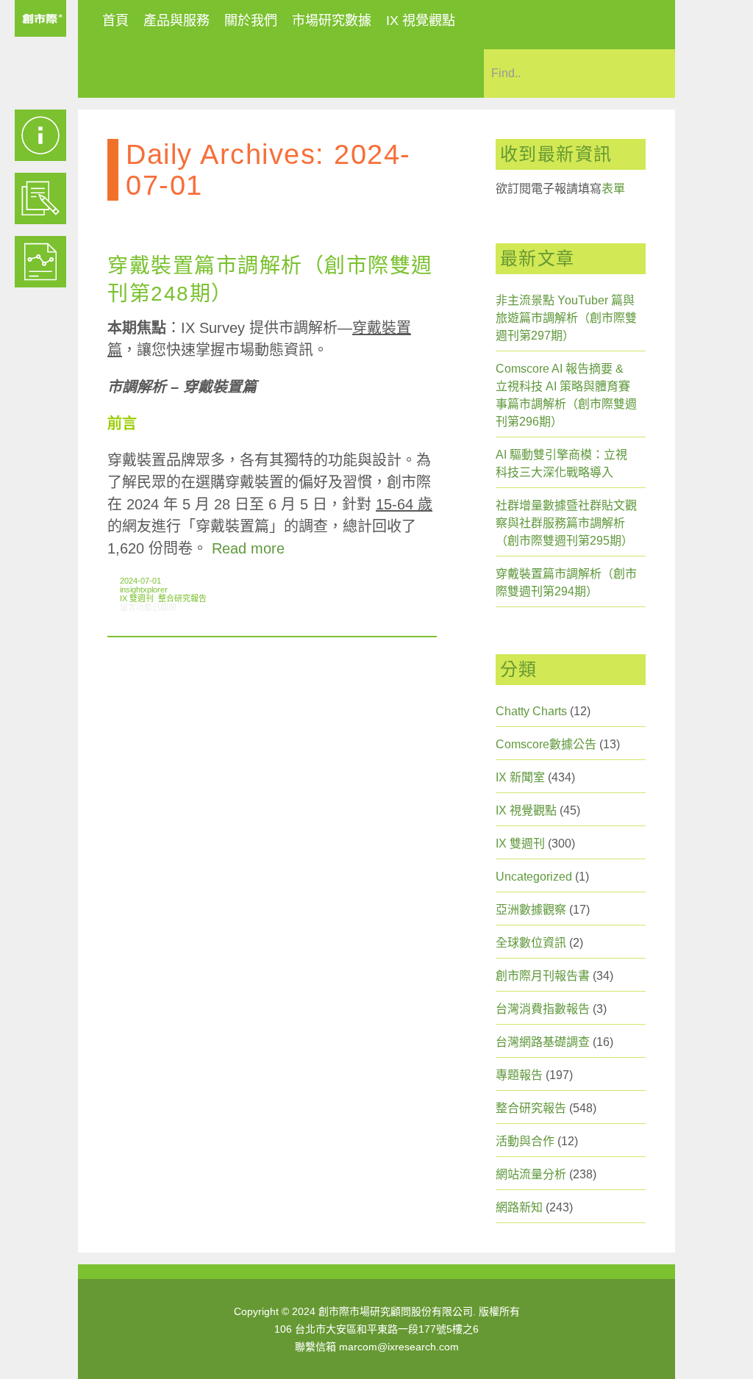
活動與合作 (525, 1141)
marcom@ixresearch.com (399, 1347)
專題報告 (519, 1075)
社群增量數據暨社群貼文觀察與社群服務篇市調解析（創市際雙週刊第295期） (566, 523)
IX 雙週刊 (137, 598)
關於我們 (250, 20)
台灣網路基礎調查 (543, 1042)
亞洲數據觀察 (531, 909)
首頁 (115, 20)
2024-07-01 (140, 580)
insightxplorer (144, 589)
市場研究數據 (331, 20)
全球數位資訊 (531, 942)
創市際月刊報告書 (543, 976)
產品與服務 (176, 20)
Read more (248, 548)
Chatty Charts (531, 711)
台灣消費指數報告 (543, 1009)
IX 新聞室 (520, 777)
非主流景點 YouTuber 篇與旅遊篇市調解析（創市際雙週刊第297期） (566, 318)
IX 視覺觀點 (420, 20)
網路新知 (519, 1207)
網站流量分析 (531, 1174)
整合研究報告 (182, 598)
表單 (613, 188)
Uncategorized (534, 876)
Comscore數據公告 (546, 744)
